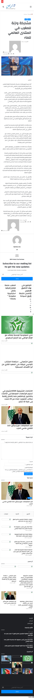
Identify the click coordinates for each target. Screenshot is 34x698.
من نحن (31, 621)
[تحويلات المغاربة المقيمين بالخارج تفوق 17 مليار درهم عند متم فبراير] (6, 521)
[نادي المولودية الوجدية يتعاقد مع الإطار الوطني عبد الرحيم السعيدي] (28, 658)
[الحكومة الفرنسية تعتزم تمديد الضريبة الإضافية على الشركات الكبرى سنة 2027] (28, 671)
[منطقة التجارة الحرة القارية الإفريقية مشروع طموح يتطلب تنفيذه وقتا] (6, 536)
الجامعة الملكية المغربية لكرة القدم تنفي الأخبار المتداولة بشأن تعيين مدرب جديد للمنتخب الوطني (22, 551)
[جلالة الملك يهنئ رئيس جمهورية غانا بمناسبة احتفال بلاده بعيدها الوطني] (6, 529)
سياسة (29, 19)
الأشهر (28, 514)
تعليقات (6, 514)
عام (25, 19)
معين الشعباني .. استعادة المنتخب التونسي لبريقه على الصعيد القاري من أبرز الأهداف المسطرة (9, 578)
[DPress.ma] (10, 6)
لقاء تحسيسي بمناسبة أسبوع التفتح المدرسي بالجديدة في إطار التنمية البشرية (23, 543)
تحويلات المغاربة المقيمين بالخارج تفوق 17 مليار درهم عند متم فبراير (22, 520)
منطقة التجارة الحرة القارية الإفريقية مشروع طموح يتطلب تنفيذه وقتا (23, 535)
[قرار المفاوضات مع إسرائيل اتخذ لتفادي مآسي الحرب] (8, 595)
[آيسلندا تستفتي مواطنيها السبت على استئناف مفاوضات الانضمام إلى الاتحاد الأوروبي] (25, 595)
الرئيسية (31, 618)
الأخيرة (17, 514)
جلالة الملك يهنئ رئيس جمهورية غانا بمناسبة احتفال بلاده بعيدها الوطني (23, 528)
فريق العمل (30, 623)
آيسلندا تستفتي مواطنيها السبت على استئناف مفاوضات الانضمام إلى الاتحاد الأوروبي (25, 604)
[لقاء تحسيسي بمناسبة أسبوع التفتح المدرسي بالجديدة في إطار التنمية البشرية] (6, 544)
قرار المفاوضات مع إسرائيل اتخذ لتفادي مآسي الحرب (17, 502)
